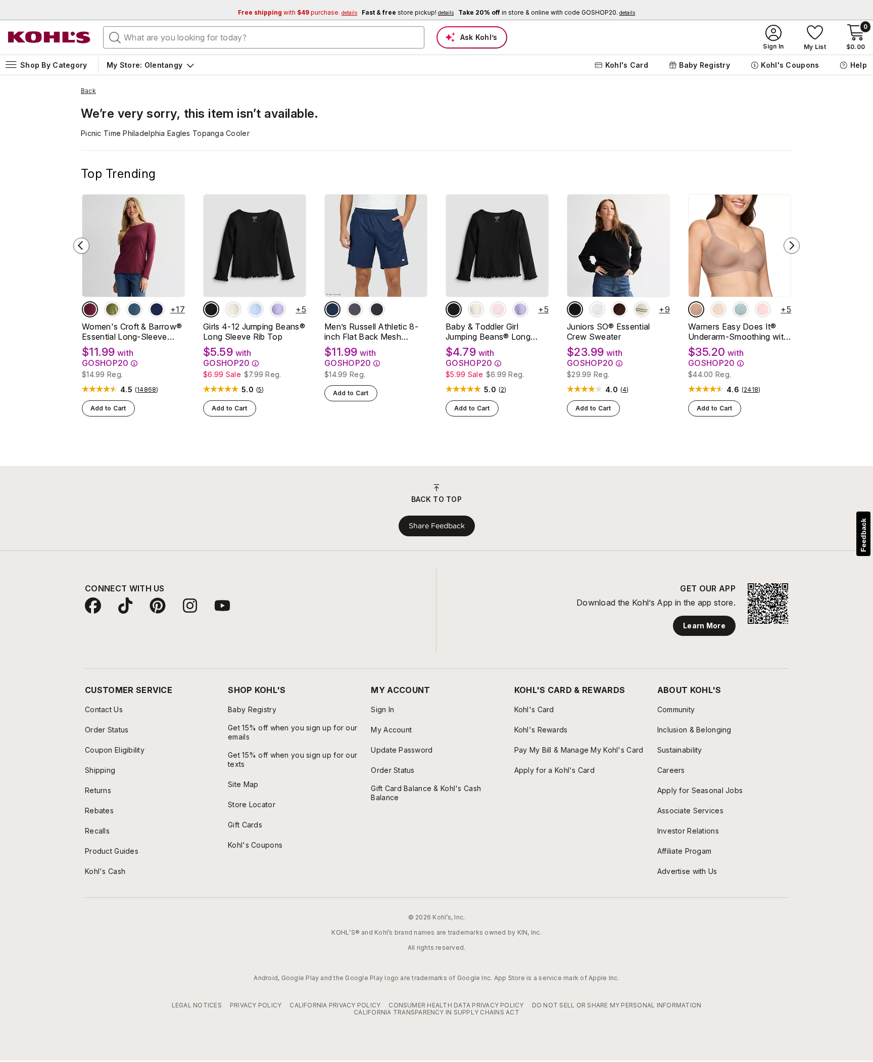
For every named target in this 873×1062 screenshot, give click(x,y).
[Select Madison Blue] (134, 309)
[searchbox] (263, 37)
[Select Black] (377, 309)
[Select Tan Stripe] (642, 309)
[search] (115, 37)
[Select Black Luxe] (211, 309)
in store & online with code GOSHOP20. (546, 12)
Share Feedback (437, 526)
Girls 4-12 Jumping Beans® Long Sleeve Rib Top (254, 331)
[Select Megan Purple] (278, 309)
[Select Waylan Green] (112, 309)
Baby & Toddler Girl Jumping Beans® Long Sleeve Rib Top (488, 331)
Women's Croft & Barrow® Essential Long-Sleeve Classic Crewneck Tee (132, 331)
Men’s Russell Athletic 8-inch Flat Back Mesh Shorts (371, 331)
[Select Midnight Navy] (332, 309)
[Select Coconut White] (597, 309)
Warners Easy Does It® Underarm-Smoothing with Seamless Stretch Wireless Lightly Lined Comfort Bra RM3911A (738, 331)
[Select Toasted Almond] (696, 309)
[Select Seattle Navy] (157, 309)
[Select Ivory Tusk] (233, 309)
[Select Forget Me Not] (741, 309)
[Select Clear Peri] (256, 309)
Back (88, 91)
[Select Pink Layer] (498, 309)
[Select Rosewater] (763, 309)
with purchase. (297, 12)
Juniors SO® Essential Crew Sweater (608, 331)
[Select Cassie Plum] (619, 309)
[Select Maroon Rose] (90, 309)
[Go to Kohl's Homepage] (49, 37)
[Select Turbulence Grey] (355, 309)
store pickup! (408, 12)
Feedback (863, 535)
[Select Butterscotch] (718, 309)
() (147, 390)
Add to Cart (108, 408)
